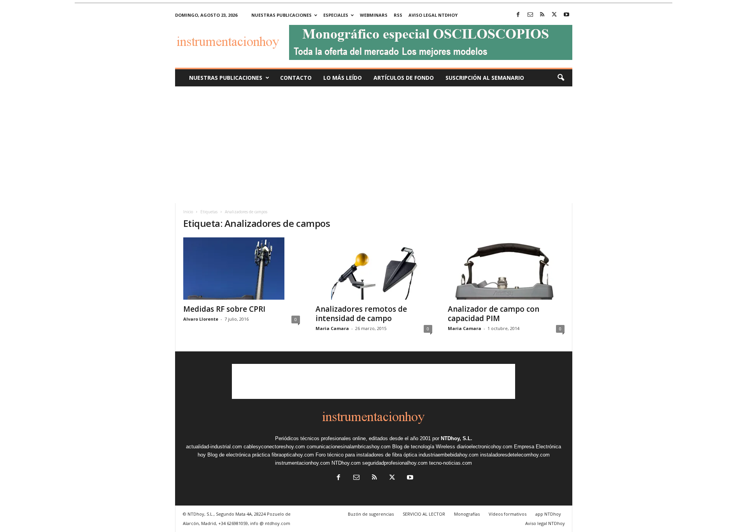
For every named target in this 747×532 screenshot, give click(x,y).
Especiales (335, 15)
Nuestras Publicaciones (225, 77)
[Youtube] (566, 15)
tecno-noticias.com (450, 463)
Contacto (296, 77)
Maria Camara (332, 328)
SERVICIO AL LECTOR (424, 514)
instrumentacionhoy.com (302, 463)
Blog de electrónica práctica (238, 455)
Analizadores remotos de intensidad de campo (361, 313)
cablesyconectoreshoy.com (274, 446)
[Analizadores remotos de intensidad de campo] (374, 268)
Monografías (467, 514)
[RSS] (542, 15)
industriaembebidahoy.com (449, 455)
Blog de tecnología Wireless (423, 446)
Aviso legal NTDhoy (433, 15)
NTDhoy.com (346, 463)
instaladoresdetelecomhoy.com (515, 455)
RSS (398, 15)
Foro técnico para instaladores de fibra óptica (366, 455)
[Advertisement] (373, 144)
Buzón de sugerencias (371, 514)
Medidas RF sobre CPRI (224, 309)
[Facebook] (518, 15)
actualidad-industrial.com (214, 446)
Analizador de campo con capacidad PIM (493, 313)
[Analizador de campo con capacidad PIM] (506, 268)
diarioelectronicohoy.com (484, 446)
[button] (560, 77)
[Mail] (530, 15)
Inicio (188, 211)
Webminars (374, 15)
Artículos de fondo (404, 77)
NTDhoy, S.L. (456, 438)
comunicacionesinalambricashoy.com (349, 446)
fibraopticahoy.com (293, 455)
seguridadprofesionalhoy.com (395, 463)
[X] (554, 15)
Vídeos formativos (507, 514)
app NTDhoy (548, 514)
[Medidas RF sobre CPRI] (241, 268)
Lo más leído (342, 77)
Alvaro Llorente (200, 319)
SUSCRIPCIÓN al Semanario (484, 77)
